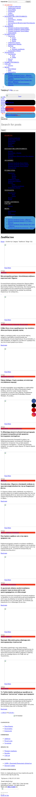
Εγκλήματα (11, 11)
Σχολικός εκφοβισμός (18, 49)
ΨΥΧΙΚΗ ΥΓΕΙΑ (9, 34)
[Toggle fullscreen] (5, 792)
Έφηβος (14, 39)
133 (10, 712)
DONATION (9, 109)
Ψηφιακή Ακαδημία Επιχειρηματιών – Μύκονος (21, 228)
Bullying (10, 46)
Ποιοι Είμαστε (8, 726)
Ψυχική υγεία (24, 324)
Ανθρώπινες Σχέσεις (14, 42)
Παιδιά (14, 41)
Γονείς (14, 37)
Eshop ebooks (12, 33)
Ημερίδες (7, 753)
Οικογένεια (11, 36)
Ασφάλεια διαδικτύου (14, 6)
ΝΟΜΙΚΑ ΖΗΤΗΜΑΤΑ (11, 62)
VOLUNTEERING (11, 115)
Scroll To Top (5, 795)
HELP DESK (9, 102)
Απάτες (10, 13)
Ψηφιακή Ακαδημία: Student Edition (18, 29)
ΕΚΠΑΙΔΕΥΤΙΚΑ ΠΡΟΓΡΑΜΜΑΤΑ (15, 16)
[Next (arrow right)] (3, 794)
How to (10, 59)
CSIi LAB (7, 64)
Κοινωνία (11, 14)
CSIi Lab (7, 755)
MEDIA (6, 67)
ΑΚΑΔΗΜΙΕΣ (8, 26)
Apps (13, 55)
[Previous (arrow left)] (1, 794)
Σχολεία (10, 18)
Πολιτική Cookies (9, 765)
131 (5, 712)
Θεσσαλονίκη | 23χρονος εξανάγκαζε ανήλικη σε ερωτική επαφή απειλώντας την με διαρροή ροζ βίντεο (18, 486)
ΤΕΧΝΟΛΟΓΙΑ (9, 52)
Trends (10, 60)
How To (10, 24)
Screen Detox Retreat (14, 51)
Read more (4, 345)
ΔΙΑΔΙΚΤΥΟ (8, 5)
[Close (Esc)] (1, 792)
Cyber (13, 47)
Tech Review (12, 54)
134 (12, 712)
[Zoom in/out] (7, 792)
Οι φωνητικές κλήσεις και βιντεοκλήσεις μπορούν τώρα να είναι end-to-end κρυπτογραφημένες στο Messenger (15, 590)
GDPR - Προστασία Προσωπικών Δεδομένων (18, 763)
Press (9, 70)
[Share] (3, 792)
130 (3, 712)
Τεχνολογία (12, 584)
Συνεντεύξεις (12, 72)
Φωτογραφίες (8, 728)
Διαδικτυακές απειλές (14, 8)
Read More (7, 268)
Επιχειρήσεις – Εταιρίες (15, 19)
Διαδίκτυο (9, 532)
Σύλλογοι (11, 21)
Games (14, 57)
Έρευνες (10, 65)
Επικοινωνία (8, 731)
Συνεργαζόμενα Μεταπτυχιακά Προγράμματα (21, 23)
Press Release (12, 69)
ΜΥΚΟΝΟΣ (8, 73)
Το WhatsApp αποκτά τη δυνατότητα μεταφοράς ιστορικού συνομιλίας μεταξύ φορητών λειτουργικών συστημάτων (18, 434)
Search (28, 1)
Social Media (12, 10)
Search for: (4, 1)
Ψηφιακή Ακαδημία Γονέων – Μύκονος (19, 75)
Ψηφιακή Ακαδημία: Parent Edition (18, 28)
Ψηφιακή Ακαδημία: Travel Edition (18, 31)
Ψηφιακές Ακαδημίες (10, 751)
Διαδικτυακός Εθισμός (14, 44)
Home (2, 241)
